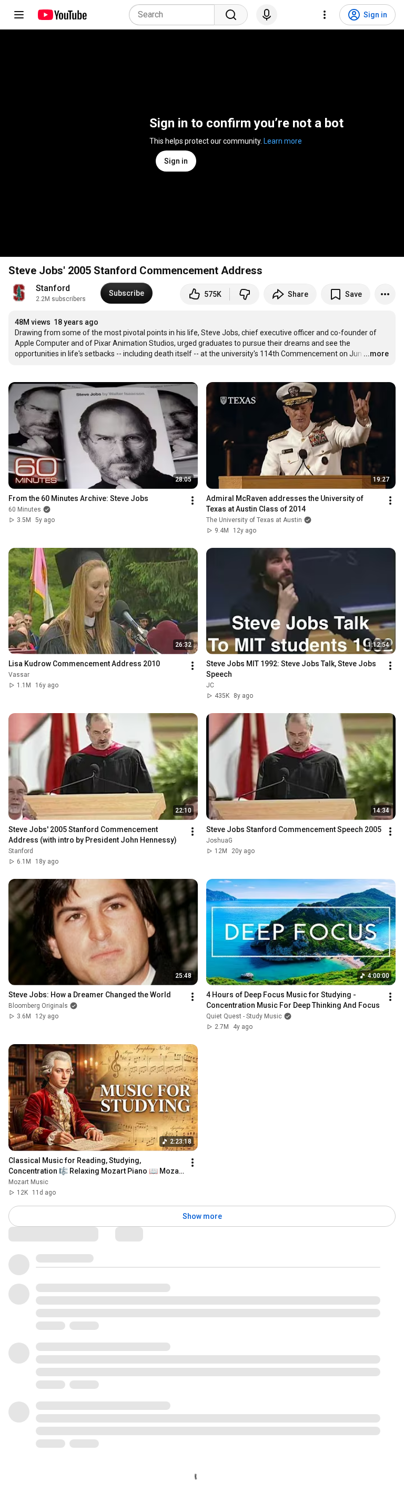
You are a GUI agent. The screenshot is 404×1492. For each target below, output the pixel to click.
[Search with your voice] (266, 14)
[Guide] (19, 14)
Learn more (283, 141)
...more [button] (376, 353)
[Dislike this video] (244, 294)
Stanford (53, 288)
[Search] (231, 14)
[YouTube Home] (61, 14)
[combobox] (175, 14)
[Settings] (324, 14)
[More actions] (385, 294)
